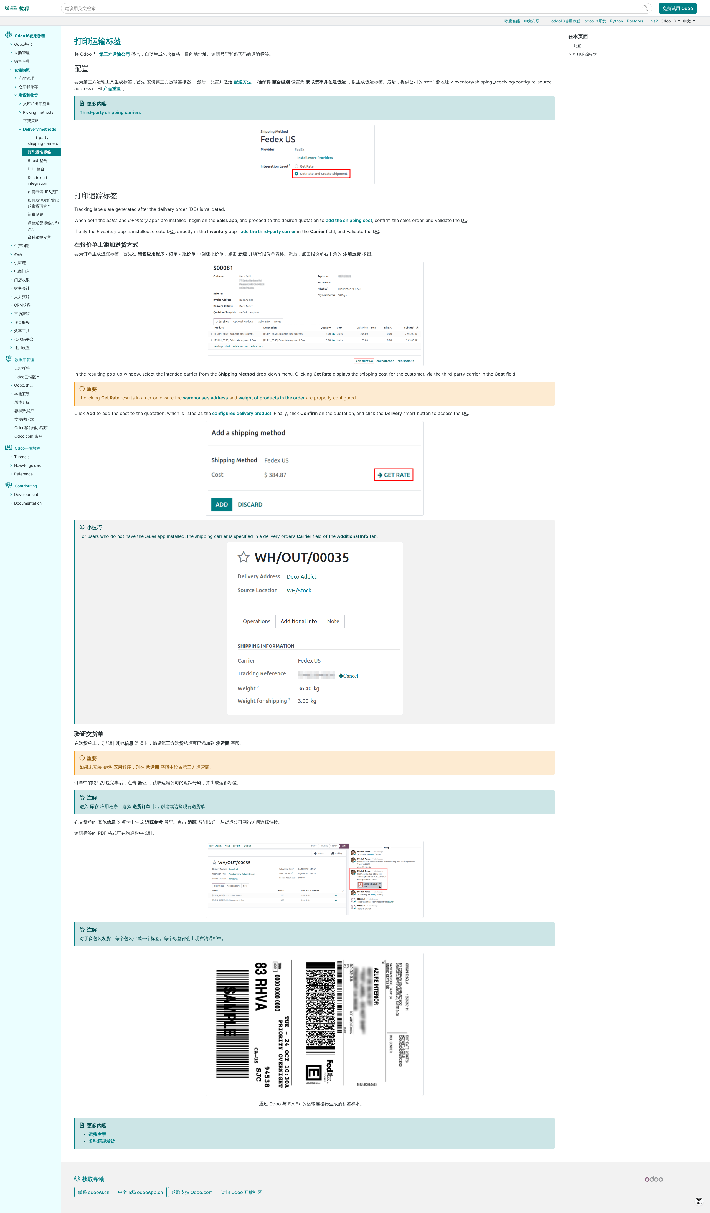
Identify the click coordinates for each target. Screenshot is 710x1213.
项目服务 (22, 322)
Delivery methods (39, 129)
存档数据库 (24, 410)
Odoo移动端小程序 (31, 427)
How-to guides (27, 465)
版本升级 (22, 402)
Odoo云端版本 (27, 376)
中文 (687, 21)
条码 (18, 254)
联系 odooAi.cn (94, 1192)
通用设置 (22, 347)
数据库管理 (24, 359)
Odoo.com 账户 (28, 436)
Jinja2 (652, 21)
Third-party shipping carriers (43, 140)
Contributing (26, 485)
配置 (577, 45)
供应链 (20, 262)
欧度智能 (512, 21)
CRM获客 (22, 305)
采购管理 (22, 52)
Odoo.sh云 (23, 385)
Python (616, 21)
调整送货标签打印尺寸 (43, 226)
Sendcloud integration (37, 180)
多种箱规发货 (39, 237)
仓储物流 (22, 69)
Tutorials (21, 456)
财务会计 (22, 288)
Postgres (635, 21)
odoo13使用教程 (565, 21)
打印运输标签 (39, 152)
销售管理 (22, 61)
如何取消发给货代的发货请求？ (43, 203)
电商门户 (22, 271)
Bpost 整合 (37, 160)
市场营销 (22, 313)
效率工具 (22, 330)
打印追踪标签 (585, 54)
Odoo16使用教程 (30, 35)
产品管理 (26, 78)
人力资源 (22, 296)
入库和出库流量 (36, 103)
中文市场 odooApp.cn (140, 1192)
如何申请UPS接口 (43, 191)
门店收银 (22, 279)
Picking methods (38, 112)
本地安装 (22, 393)
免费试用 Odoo (678, 8)
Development (26, 494)
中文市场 (532, 21)
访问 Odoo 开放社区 (241, 1192)
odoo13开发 (595, 21)
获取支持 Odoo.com (192, 1192)
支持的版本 (24, 419)
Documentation (28, 503)
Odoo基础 (23, 44)
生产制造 (22, 245)
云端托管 (22, 368)
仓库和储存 (28, 86)
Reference (23, 474)
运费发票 (35, 214)
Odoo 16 (669, 21)
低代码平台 (24, 339)
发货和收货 (28, 95)
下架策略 (31, 120)
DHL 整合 (36, 168)
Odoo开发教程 (27, 448)
